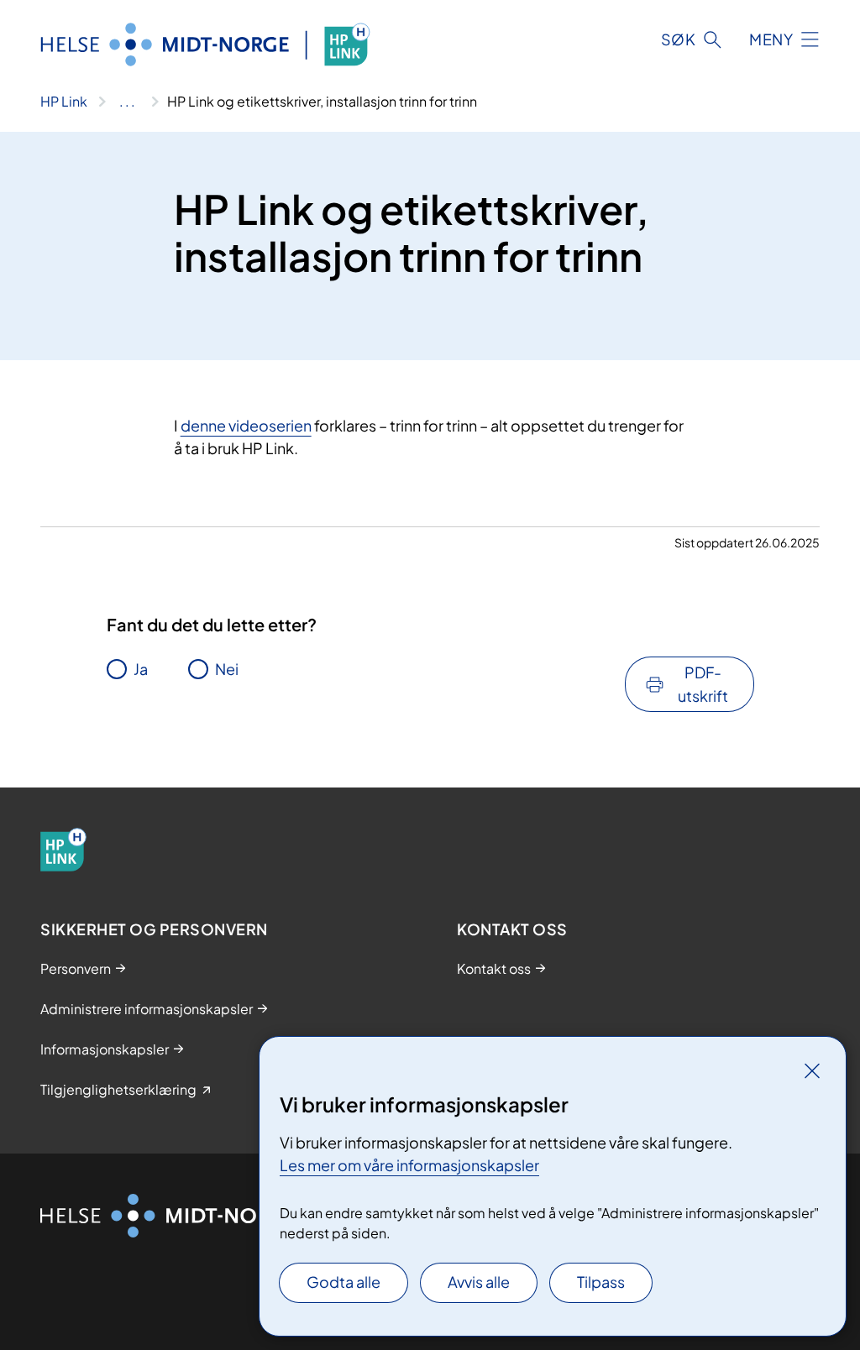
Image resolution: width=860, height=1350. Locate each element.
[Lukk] (812, 1070)
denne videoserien (246, 425)
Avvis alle (479, 1281)
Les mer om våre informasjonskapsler (409, 1165)
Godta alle (343, 1281)
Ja (141, 668)
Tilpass (601, 1281)
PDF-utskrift (703, 683)
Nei (227, 668)
